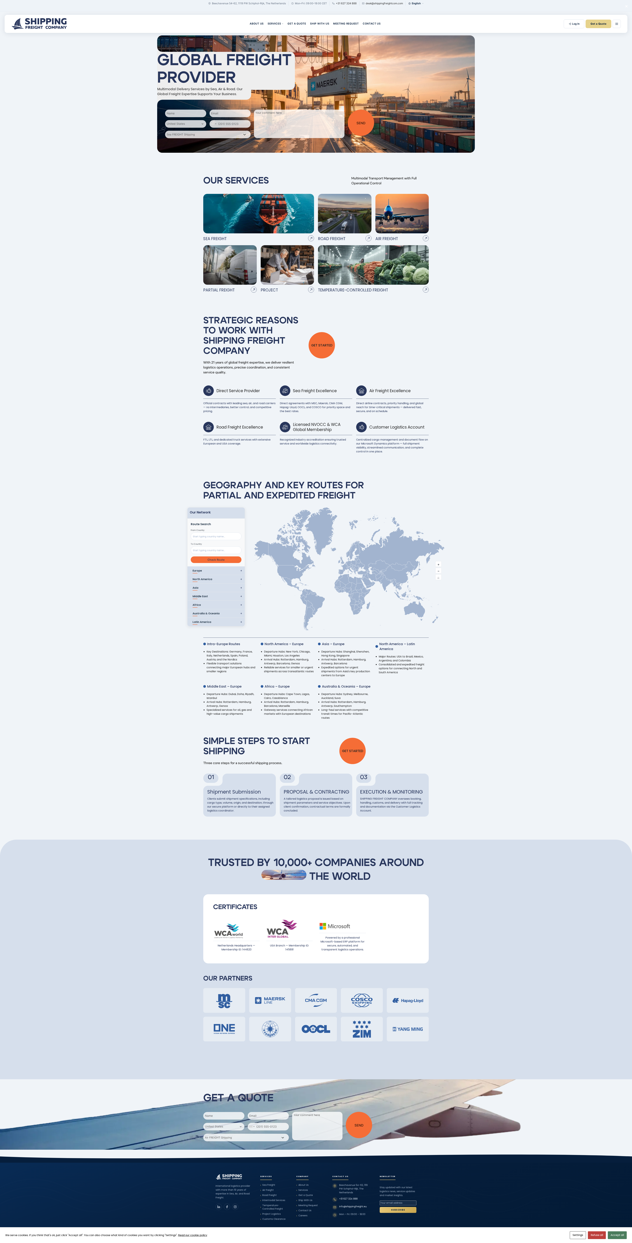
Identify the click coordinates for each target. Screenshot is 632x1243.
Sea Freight (267, 1185)
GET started (321, 345)
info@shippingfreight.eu (353, 1206)
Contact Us (372, 23)
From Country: (198, 530)
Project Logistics (270, 1214)
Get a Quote (297, 23)
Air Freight (267, 1190)
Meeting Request (346, 23)
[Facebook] (227, 1207)
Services (274, 23)
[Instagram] (235, 1207)
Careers (301, 1215)
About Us (257, 23)
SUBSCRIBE (398, 1209)
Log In (575, 23)
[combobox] (185, 124)
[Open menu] (617, 24)
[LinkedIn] (219, 1207)
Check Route (216, 559)
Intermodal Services (272, 1200)
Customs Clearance (273, 1219)
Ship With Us (319, 23)
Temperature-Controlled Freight (271, 1207)
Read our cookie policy (192, 1235)
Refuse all (597, 1235)
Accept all (617, 1235)
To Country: (196, 544)
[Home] (39, 24)
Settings (578, 1235)
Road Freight (268, 1195)
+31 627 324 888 (348, 1198)
